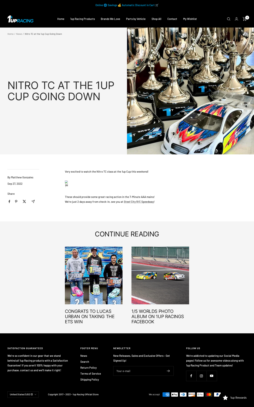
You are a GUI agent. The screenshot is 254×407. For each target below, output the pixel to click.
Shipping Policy (89, 379)
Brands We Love (110, 18)
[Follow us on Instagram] (201, 376)
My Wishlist (190, 18)
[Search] (228, 19)
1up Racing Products (82, 18)
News (19, 33)
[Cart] (245, 19)
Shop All (156, 18)
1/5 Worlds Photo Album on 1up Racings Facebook (157, 316)
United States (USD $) (21, 394)
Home (60, 18)
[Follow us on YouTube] (212, 376)
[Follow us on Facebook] (191, 376)
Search (84, 361)
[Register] (168, 371)
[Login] (236, 18)
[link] (139, 201)
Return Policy (88, 367)
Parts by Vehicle (136, 18)
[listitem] (9, 201)
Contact (172, 18)
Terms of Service (90, 373)
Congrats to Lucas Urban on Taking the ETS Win (89, 316)
